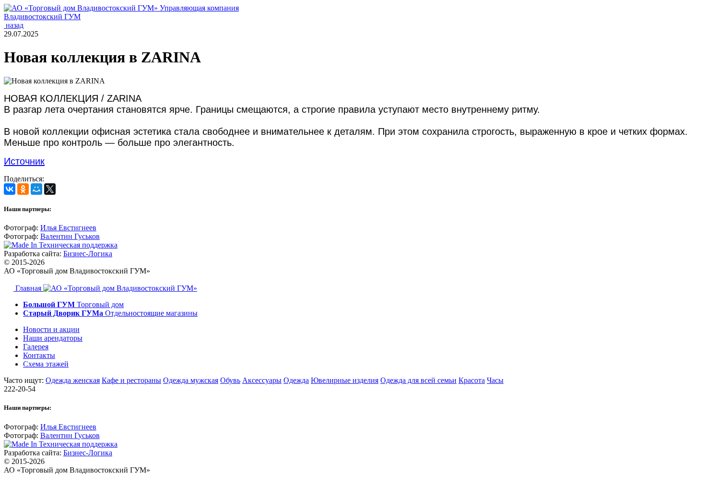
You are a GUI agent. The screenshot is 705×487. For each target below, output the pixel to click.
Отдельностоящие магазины (110, 313)
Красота (471, 380)
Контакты (39, 355)
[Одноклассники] (23, 189)
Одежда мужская (190, 380)
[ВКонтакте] (9, 189)
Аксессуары (262, 380)
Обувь (230, 380)
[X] (50, 189)
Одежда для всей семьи (418, 380)
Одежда (296, 380)
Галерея (35, 347)
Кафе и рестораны (131, 380)
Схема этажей (46, 364)
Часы (495, 380)
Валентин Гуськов (70, 236)
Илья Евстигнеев (68, 228)
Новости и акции (51, 329)
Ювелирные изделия (344, 380)
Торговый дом (73, 304)
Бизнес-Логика (87, 253)
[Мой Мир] (36, 189)
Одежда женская (73, 380)
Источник (24, 161)
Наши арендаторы (52, 338)
